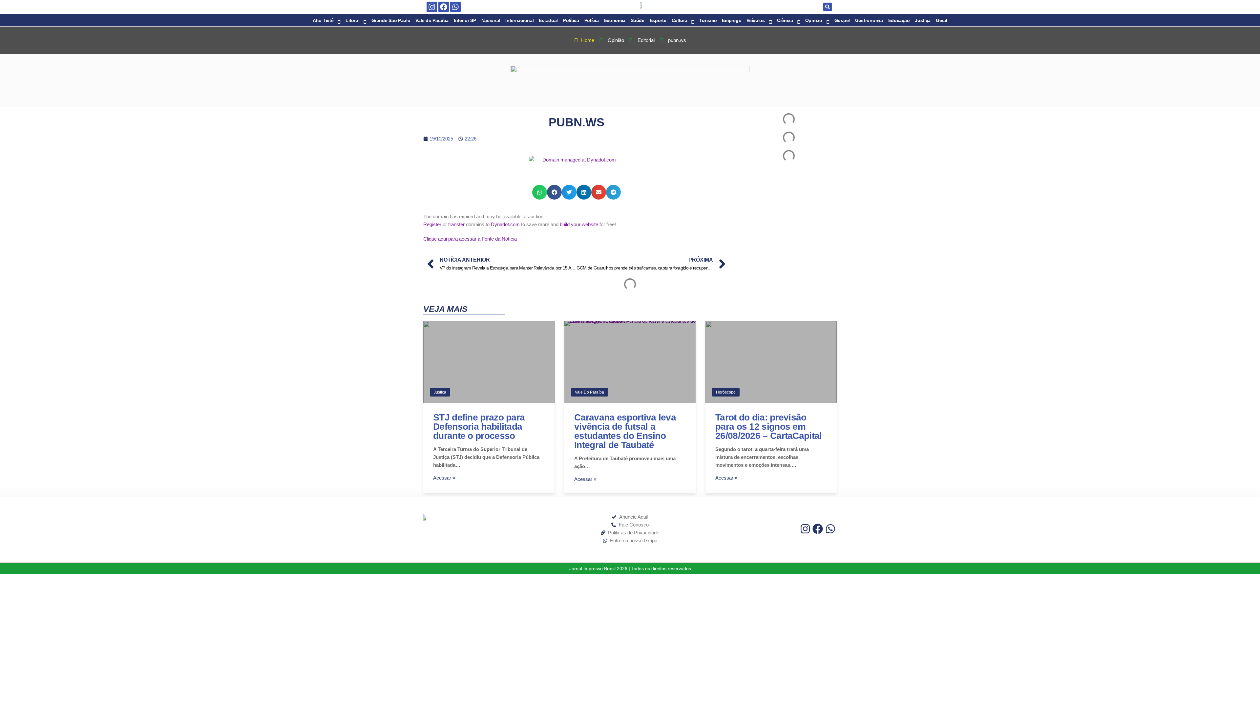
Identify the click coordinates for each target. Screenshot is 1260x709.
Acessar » (444, 478)
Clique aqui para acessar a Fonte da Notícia (470, 239)
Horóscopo (726, 392)
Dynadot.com (505, 224)
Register (432, 224)
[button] (827, 7)
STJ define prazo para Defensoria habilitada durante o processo (479, 426)
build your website (579, 224)
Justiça (440, 392)
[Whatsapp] (455, 7)
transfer (456, 224)
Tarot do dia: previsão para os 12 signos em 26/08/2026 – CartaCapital (768, 426)
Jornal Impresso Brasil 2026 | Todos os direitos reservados (630, 568)
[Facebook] (443, 7)
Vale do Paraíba (589, 392)
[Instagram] (432, 7)
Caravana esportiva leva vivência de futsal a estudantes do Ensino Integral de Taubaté (625, 431)
